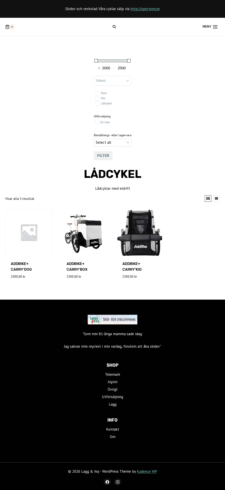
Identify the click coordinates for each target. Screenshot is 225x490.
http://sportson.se (145, 8)
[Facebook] (107, 482)
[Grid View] (208, 198)
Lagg (112, 404)
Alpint (113, 381)
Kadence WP (147, 471)
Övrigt (113, 389)
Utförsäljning (112, 396)
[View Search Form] (114, 26)
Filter (103, 156)
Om (112, 436)
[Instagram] (118, 482)
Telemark (112, 374)
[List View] (216, 198)
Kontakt (112, 429)
